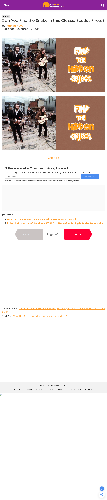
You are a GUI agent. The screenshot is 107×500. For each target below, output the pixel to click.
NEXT (78, 234)
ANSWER (53, 157)
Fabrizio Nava (15, 26)
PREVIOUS (29, 234)
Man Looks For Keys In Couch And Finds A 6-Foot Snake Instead (41, 219)
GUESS (6, 16)
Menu (6, 5)
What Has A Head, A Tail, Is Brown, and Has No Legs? (40, 316)
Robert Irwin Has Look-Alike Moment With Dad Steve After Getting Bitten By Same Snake (55, 223)
